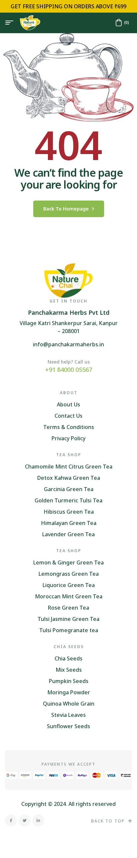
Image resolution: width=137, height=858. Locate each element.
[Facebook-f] (11, 820)
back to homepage (66, 209)
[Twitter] (25, 820)
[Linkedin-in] (38, 820)
